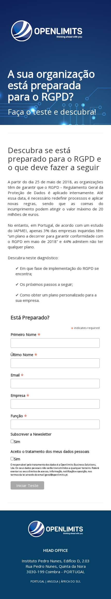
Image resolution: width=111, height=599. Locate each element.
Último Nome (24, 355)
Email (17, 375)
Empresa (20, 395)
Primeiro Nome (26, 334)
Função (19, 416)
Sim (17, 441)
